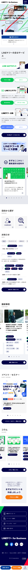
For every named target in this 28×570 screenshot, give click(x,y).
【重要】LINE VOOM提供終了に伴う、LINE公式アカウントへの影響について (14, 283)
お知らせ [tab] (21, 241)
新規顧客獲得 (8, 225)
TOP (25, 558)
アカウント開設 (16, 568)
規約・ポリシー (5, 553)
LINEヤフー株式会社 (21, 553)
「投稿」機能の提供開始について (10, 249)
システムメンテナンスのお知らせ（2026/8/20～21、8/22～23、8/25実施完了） (14, 260)
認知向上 (21, 225)
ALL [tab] (4, 241)
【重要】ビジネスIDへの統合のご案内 (11, 275)
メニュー (25, 3)
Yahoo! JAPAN (13, 553)
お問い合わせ (5, 568)
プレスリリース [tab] (12, 241)
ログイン (25, 568)
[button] (12, 29)
